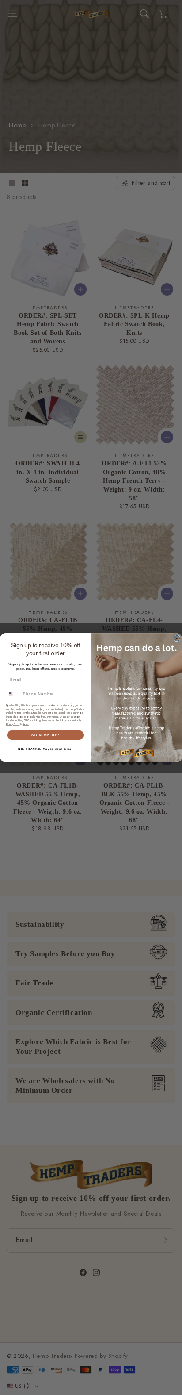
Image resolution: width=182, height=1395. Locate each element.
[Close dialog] (177, 638)
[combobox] (13, 693)
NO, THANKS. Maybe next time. (45, 748)
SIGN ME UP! (45, 735)
